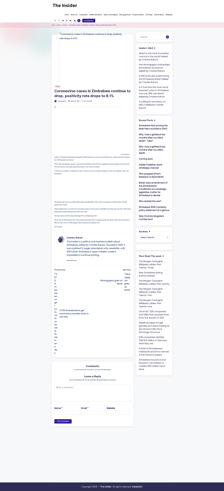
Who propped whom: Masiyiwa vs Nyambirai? (151, 175)
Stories (58, 86)
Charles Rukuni (74, 237)
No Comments (88, 101)
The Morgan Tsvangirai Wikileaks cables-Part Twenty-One (150, 303)
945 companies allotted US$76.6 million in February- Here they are (153, 340)
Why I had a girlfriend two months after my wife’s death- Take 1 (152, 137)
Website (111, 408)
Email (84, 408)
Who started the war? (150, 201)
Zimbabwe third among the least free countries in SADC (153, 127)
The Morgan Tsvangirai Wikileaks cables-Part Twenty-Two (150, 292)
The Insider (64, 5)
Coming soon (146, 158)
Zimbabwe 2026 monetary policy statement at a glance (154, 209)
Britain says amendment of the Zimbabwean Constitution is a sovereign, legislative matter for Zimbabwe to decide (153, 189)
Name (58, 408)
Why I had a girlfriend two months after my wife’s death (152, 149)
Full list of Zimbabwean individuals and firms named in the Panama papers (154, 351)
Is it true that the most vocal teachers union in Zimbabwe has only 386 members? (154, 90)
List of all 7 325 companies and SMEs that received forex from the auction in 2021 (154, 314)
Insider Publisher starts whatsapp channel (150, 166)
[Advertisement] (67, 187)
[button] (88, 20)
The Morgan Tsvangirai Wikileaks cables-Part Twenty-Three (150, 264)
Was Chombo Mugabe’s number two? (151, 218)
